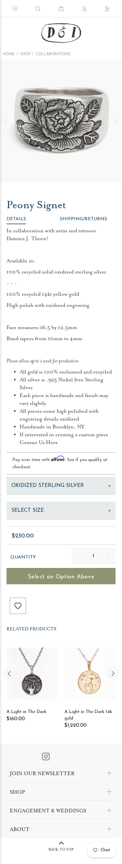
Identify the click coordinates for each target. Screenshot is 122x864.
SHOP (25, 54)
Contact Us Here (39, 442)
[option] (61, 120)
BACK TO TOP (61, 849)
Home (9, 54)
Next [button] (116, 120)
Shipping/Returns (83, 219)
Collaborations (53, 54)
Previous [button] (6, 120)
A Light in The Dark (27, 711)
